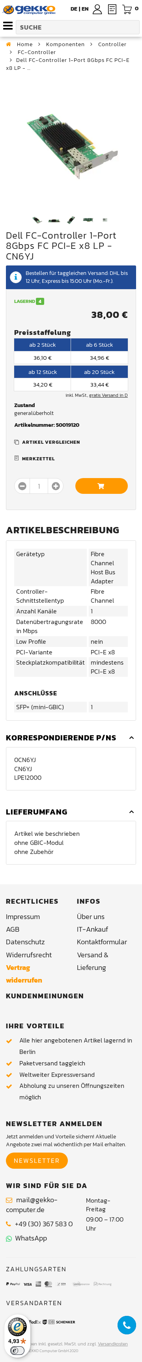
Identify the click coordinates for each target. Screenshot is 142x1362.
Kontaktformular (102, 941)
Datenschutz (25, 941)
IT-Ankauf (92, 929)
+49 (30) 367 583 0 (44, 1223)
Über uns (91, 916)
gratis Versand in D (108, 395)
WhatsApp (29, 1238)
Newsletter (37, 1160)
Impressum (23, 916)
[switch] (17, 1350)
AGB (12, 929)
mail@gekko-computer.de (32, 1204)
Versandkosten (113, 1343)
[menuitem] (85, 9)
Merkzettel (38, 458)
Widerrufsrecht (29, 954)
